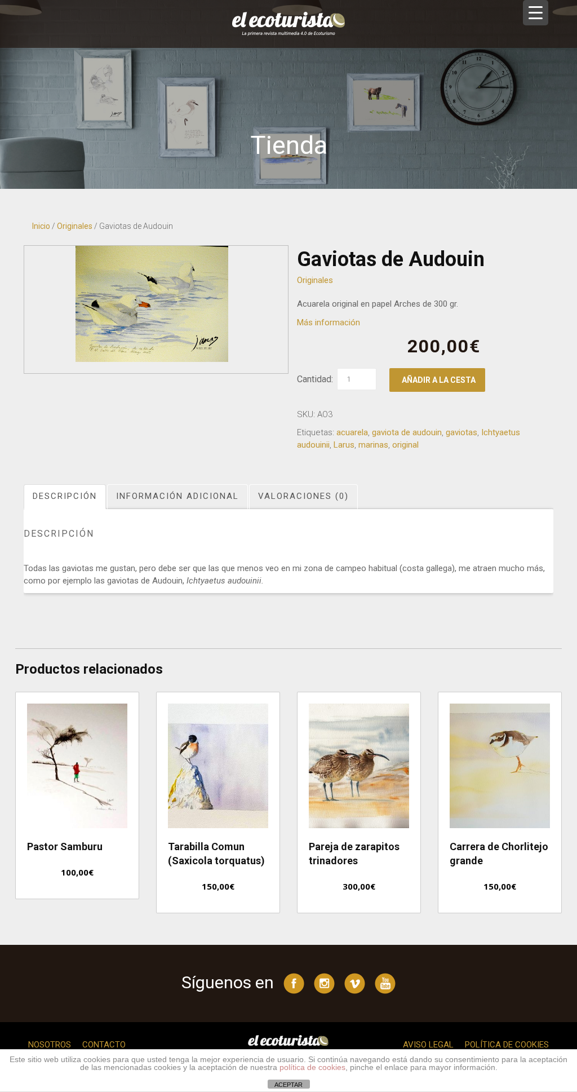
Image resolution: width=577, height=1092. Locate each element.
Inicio (41, 226)
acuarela (352, 432)
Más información (328, 322)
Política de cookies (507, 1045)
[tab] (65, 496)
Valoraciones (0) (303, 496)
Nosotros (49, 1045)
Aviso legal (428, 1045)
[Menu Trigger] (535, 12)
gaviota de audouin (407, 432)
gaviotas (461, 432)
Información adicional (177, 496)
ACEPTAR (288, 1084)
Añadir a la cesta (439, 379)
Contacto (104, 1045)
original (405, 445)
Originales (74, 226)
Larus (344, 445)
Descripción (65, 496)
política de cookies (312, 1067)
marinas (373, 445)
